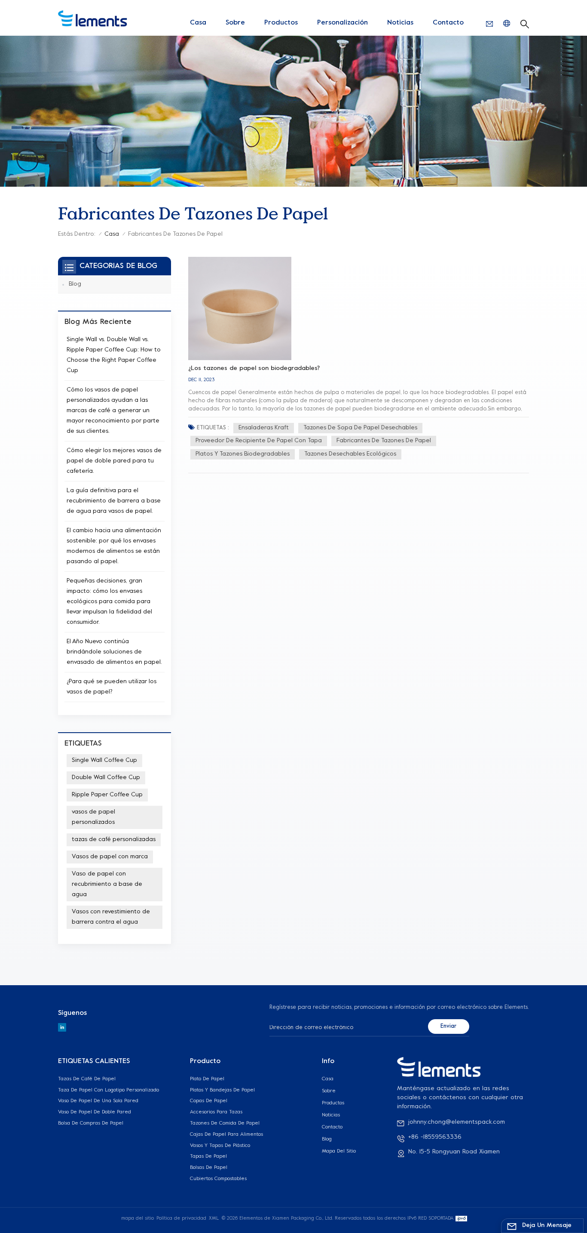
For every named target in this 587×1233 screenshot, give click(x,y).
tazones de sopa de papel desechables (360, 428)
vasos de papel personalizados (93, 817)
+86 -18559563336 (435, 1137)
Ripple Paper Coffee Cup (107, 795)
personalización (342, 22)
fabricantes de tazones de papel (383, 441)
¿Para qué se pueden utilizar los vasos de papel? (111, 687)
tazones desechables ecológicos (350, 454)
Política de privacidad (181, 1218)
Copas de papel (208, 1101)
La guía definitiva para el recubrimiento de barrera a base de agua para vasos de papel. (114, 501)
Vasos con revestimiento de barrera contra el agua (111, 917)
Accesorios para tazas (216, 1112)
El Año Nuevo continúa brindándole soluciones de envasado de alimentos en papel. (114, 652)
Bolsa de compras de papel (90, 1123)
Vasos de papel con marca (110, 857)
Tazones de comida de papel (225, 1123)
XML (214, 1218)
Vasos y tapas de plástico (220, 1145)
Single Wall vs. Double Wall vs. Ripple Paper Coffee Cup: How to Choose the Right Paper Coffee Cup (114, 355)
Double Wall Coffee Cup (106, 777)
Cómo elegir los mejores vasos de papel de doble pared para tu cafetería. (114, 461)
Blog (75, 284)
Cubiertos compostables (218, 1178)
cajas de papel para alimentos (226, 1134)
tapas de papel (208, 1156)
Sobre (235, 22)
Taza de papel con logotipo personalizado (108, 1090)
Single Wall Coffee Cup (104, 760)
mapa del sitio (339, 1151)
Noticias (400, 22)
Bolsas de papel (208, 1167)
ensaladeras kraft (263, 428)
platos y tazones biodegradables (243, 454)
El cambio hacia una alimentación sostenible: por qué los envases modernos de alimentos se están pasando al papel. (114, 546)
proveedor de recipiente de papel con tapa (259, 441)
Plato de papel (207, 1079)
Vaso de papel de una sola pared (98, 1101)
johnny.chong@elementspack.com (456, 1122)
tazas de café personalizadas (114, 839)
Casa (198, 22)
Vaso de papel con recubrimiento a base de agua (107, 884)
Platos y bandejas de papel (222, 1090)
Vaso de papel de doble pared (94, 1112)
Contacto (448, 22)
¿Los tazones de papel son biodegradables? (254, 368)
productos (281, 22)
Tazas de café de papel (87, 1079)
